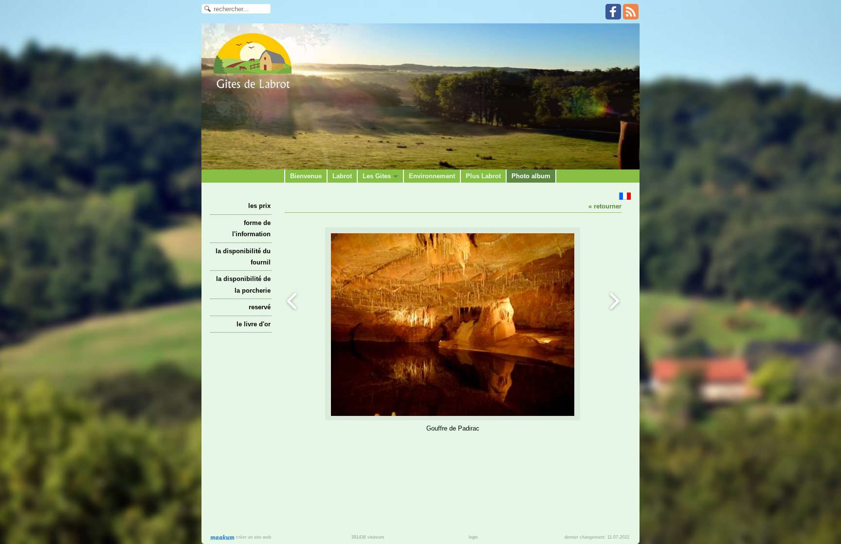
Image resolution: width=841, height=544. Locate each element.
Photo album (531, 176)
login (473, 537)
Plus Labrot (483, 176)
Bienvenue (306, 176)
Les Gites (377, 176)
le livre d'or (254, 324)
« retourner (605, 206)
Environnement (432, 176)
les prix (259, 205)
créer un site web (253, 537)
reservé (260, 307)
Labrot (342, 176)
